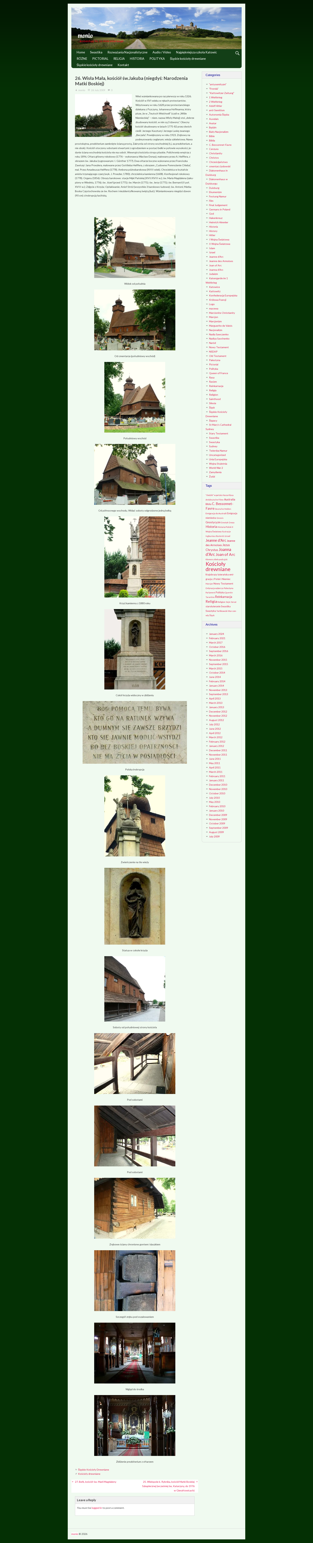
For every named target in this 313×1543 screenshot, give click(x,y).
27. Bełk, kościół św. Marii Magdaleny (95, 1481)
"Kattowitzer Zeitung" (221, 93)
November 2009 (218, 819)
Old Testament (217, 355)
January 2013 (216, 707)
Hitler (212, 235)
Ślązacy (213, 420)
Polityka (213, 368)
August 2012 (216, 720)
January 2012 (216, 745)
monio (85, 35)
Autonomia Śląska (219, 114)
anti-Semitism (217, 110)
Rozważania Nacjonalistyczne (127, 52)
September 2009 (218, 827)
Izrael (212, 252)
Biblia (212, 140)
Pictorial (213, 364)
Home (81, 52)
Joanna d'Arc (216, 269)
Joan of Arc (215, 265)
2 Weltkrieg (215, 101)
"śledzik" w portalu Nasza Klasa (219, 495)
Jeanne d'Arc (216, 256)
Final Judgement (218, 205)
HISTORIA (137, 58)
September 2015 (218, 664)
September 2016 (218, 651)
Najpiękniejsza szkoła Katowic (196, 52)
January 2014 (216, 685)
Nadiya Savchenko (219, 338)
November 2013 (218, 689)
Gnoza (231, 522)
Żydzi (212, 476)
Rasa (211, 377)
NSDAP (213, 351)
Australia (229, 499)
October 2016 (217, 646)
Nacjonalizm (215, 330)
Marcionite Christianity (222, 312)
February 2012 (217, 741)
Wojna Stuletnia (218, 463)
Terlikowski (222, 611)
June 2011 (215, 758)
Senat (233, 602)
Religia (212, 390)
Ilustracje (226, 531)
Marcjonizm (215, 321)
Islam (212, 248)
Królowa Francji (217, 299)
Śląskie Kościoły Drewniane (93, 1469)
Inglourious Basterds (215, 536)
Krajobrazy (211, 574)
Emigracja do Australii (216, 513)
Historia (213, 226)
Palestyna (214, 360)
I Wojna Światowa (219, 239)
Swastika (96, 52)
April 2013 (215, 698)
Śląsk (212, 407)
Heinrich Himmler (218, 222)
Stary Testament (218, 433)
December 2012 (218, 711)
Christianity (215, 153)
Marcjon (213, 316)
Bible (212, 136)
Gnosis (220, 518)
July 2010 (214, 797)
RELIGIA (119, 58)
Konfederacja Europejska (223, 295)
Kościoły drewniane (89, 1473)
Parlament (210, 592)
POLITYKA (157, 58)
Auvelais (214, 118)
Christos (214, 157)
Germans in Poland (219, 209)
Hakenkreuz (215, 217)
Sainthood (215, 399)
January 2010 (216, 810)
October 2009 (217, 823)
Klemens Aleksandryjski (217, 559)
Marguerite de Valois (220, 325)
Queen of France (218, 373)
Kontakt (123, 65)
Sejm (228, 602)
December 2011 (218, 750)
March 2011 (215, 771)
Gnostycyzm (213, 522)
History (213, 230)
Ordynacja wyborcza (214, 588)
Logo (212, 304)
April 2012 (215, 733)
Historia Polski (224, 527)
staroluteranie (213, 606)
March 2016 (215, 655)
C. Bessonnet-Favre (220, 144)
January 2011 (216, 780)
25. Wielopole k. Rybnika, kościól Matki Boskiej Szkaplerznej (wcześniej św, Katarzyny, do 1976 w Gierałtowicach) (168, 1486)
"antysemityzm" (217, 84)
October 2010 (217, 793)
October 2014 (217, 672)
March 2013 (215, 702)
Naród (212, 342)
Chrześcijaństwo (218, 161)
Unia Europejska (218, 459)
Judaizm (213, 273)
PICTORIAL (100, 58)
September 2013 (218, 694)
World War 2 (216, 467)
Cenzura (213, 148)
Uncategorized (217, 454)
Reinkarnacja (216, 385)
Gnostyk (224, 522)
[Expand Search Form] (237, 53)
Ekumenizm (215, 192)
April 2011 (215, 767)
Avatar (212, 123)
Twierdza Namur (218, 450)
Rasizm (213, 381)
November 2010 (218, 789)
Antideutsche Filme (215, 499)
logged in (97, 1507)
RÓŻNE (82, 58)
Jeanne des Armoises (221, 261)
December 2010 (218, 784)
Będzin (212, 127)
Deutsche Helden (223, 509)
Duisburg (214, 187)
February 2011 (217, 776)
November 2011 (218, 754)
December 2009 (218, 814)
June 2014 (215, 676)
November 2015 (218, 659)
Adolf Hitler (215, 105)
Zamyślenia (215, 472)
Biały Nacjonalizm (218, 131)
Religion (213, 394)
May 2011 (214, 763)
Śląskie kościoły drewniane (188, 58)
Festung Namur (217, 196)
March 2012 (215, 737)
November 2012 (218, 715)
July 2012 (214, 724)
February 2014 (217, 681)
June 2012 (215, 728)
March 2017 (215, 642)
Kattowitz (214, 291)
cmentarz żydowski (219, 166)
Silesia (212, 403)
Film (211, 200)
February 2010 (217, 806)
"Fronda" (213, 88)
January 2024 (216, 633)
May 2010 (214, 801)
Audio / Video (162, 52)
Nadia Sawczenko (219, 334)
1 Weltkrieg (215, 97)
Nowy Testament (219, 347)
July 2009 (214, 836)
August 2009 (216, 832)
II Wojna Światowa (219, 243)
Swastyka (214, 442)
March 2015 (215, 668)
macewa (213, 308)
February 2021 (217, 638)
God (211, 213)
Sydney (213, 446)
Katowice (214, 286)
